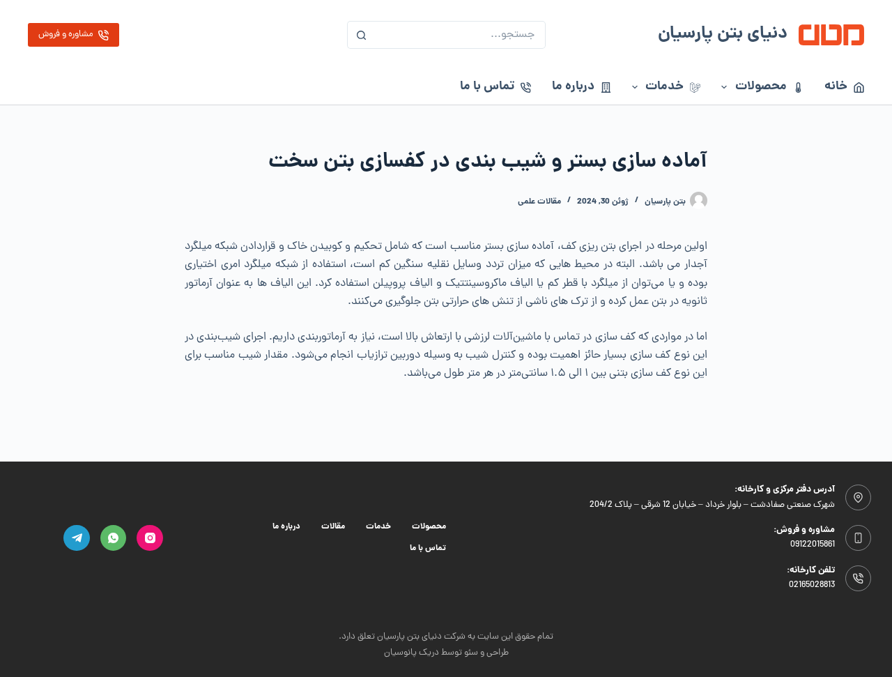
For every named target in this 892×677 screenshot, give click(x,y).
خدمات (664, 87)
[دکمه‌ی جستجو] (361, 35)
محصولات (761, 87)
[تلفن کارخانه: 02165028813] (858, 578)
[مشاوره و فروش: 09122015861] (858, 538)
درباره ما (573, 87)
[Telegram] (76, 538)
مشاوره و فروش (65, 34)
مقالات (333, 527)
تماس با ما (487, 87)
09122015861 (812, 545)
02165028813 (812, 585)
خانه (835, 87)
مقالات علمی (539, 201)
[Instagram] (150, 538)
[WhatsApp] (113, 538)
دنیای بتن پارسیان (722, 34)
